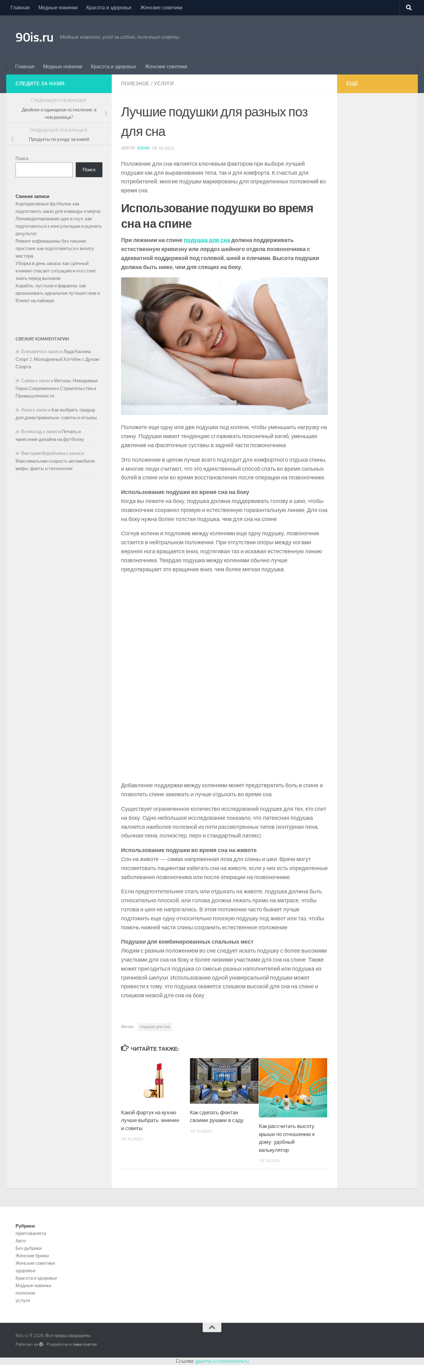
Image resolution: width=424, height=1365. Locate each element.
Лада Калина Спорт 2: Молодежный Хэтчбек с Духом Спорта (57, 359)
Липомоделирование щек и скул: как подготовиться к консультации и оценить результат (59, 226)
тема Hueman (85, 1344)
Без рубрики (29, 1248)
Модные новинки (58, 8)
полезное (135, 84)
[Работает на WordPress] (41, 1344)
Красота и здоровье (109, 8)
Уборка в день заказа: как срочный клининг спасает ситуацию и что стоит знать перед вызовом (56, 271)
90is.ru (35, 37)
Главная (20, 8)
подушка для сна (207, 240)
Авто (21, 1241)
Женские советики (161, 8)
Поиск (22, 158)
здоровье (25, 1270)
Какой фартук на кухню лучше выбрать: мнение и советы (150, 1120)
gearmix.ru (206, 1361)
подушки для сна (155, 1027)
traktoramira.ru (233, 1361)
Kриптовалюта (31, 1233)
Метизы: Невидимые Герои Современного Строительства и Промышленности (57, 388)
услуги (164, 84)
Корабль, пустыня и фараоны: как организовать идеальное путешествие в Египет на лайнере (58, 293)
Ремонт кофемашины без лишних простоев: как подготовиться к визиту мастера (55, 248)
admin (143, 148)
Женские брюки (32, 1256)
